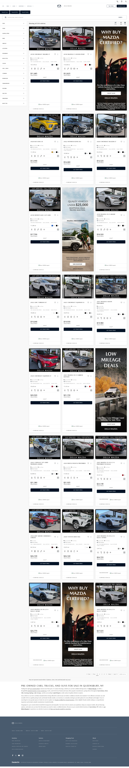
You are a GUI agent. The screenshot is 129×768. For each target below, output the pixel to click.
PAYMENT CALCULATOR (71, 743)
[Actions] (57, 54)
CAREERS (94, 749)
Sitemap (41, 762)
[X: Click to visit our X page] (16, 755)
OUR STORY (95, 740)
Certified (21, 6)
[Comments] (58, 69)
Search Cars (5, 12)
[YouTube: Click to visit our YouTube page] (19, 755)
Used (14, 6)
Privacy (46, 762)
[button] (59, 38)
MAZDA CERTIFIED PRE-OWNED (20, 746)
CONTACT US (95, 743)
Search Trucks (25, 12)
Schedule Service (122, 6)
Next (110, 674)
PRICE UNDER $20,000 (17, 749)
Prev (93, 674)
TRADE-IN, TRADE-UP (71, 746)
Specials (29, 6)
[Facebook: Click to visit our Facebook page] (12, 755)
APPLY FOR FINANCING (71, 740)
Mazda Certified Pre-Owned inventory (64, 700)
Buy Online (111, 6)
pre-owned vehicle (35, 688)
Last (115, 674)
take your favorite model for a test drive (61, 709)
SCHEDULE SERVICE (43, 743)
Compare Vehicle (38, 108)
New (8, 6)
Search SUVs (15, 12)
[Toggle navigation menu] (2, 6)
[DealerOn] (15, 762)
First (88, 674)
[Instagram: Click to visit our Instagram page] (22, 755)
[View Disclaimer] (44, 68)
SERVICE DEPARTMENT (44, 740)
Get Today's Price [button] (44, 81)
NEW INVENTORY (16, 740)
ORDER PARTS (42, 746)
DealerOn (35, 762)
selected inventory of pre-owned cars (37, 691)
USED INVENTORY (16, 743)
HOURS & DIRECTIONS (98, 746)
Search (120, 17)
